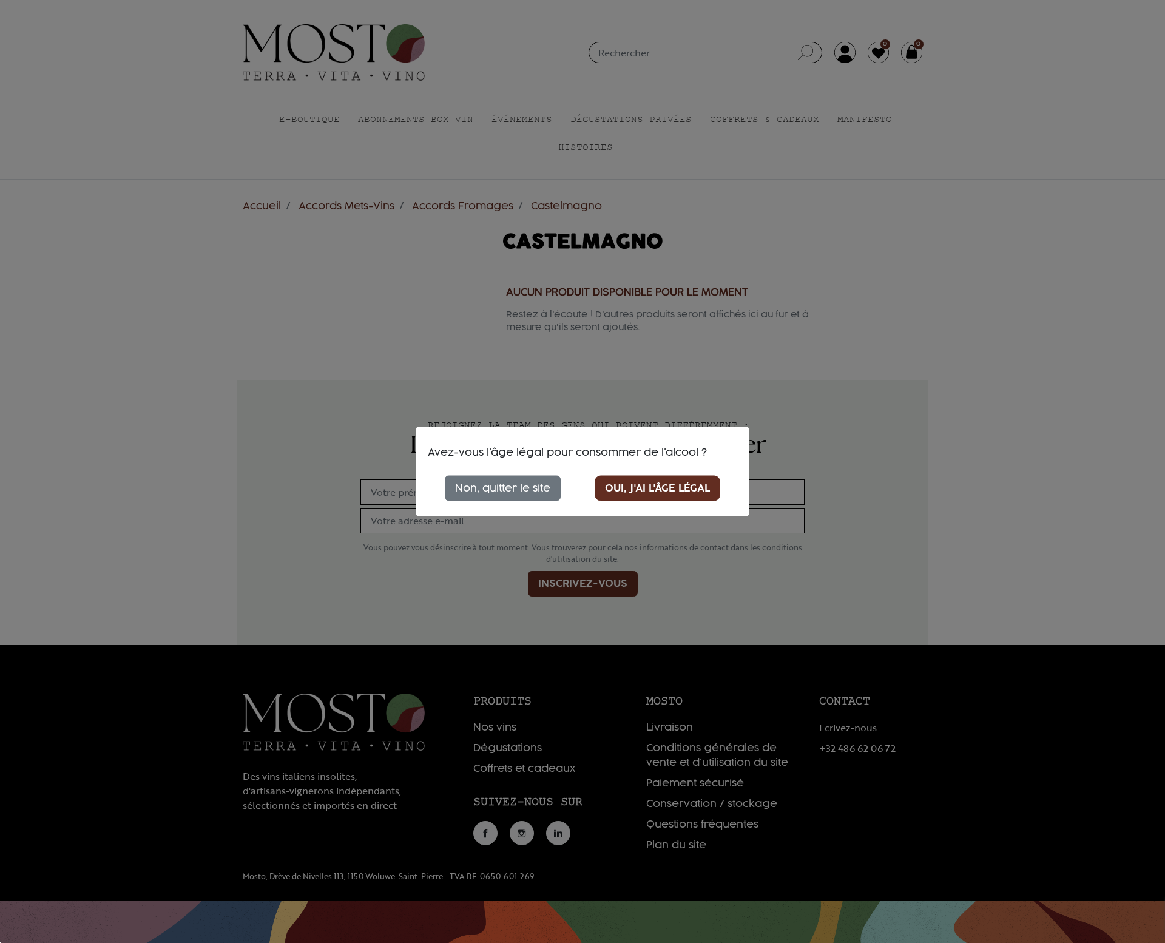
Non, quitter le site (502, 488)
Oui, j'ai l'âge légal (657, 488)
